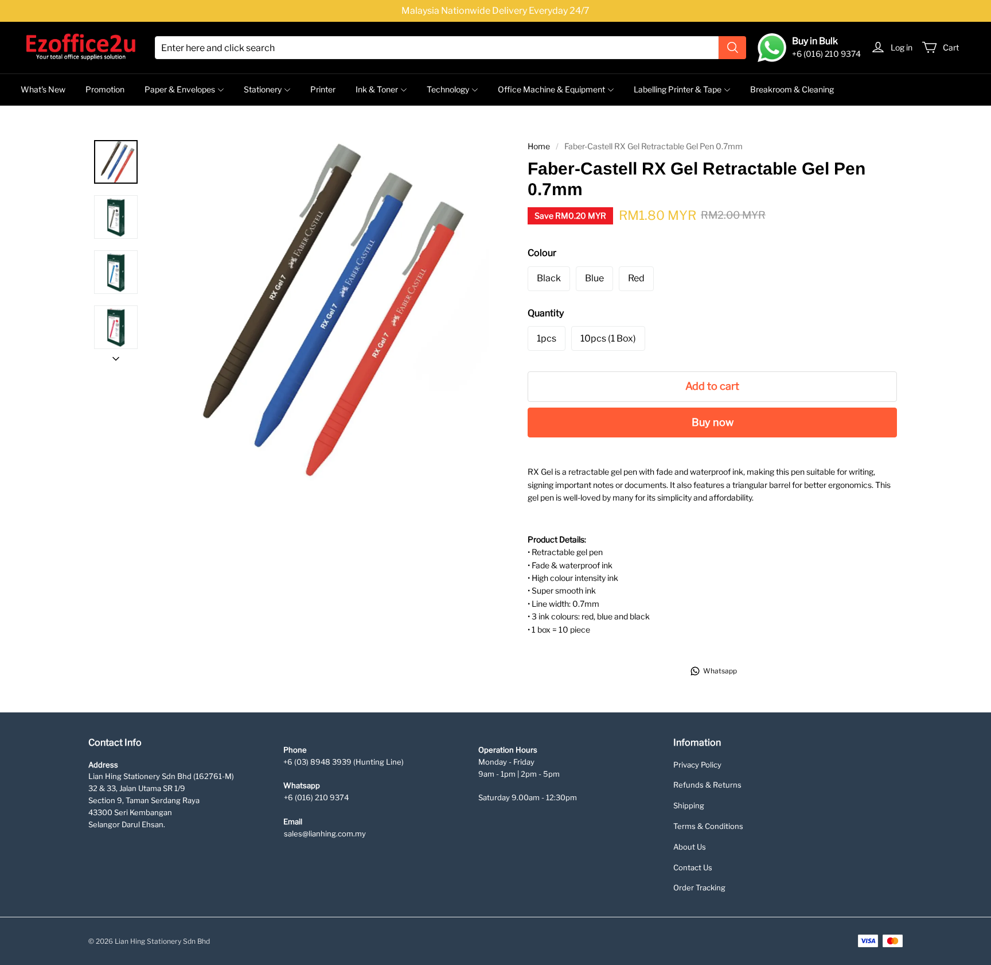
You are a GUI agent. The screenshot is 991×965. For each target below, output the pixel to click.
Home (539, 146)
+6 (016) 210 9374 (316, 797)
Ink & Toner (377, 89)
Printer (322, 89)
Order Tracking (699, 887)
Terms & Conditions (708, 826)
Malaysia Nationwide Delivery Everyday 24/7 (495, 10)
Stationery (263, 89)
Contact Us (692, 867)
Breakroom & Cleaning (792, 89)
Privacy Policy (697, 764)
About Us (689, 846)
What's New (43, 89)
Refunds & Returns (707, 784)
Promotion (104, 89)
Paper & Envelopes (180, 89)
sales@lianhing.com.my (325, 833)
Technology (448, 89)
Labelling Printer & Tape (677, 89)
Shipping (688, 805)
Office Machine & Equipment (551, 89)
